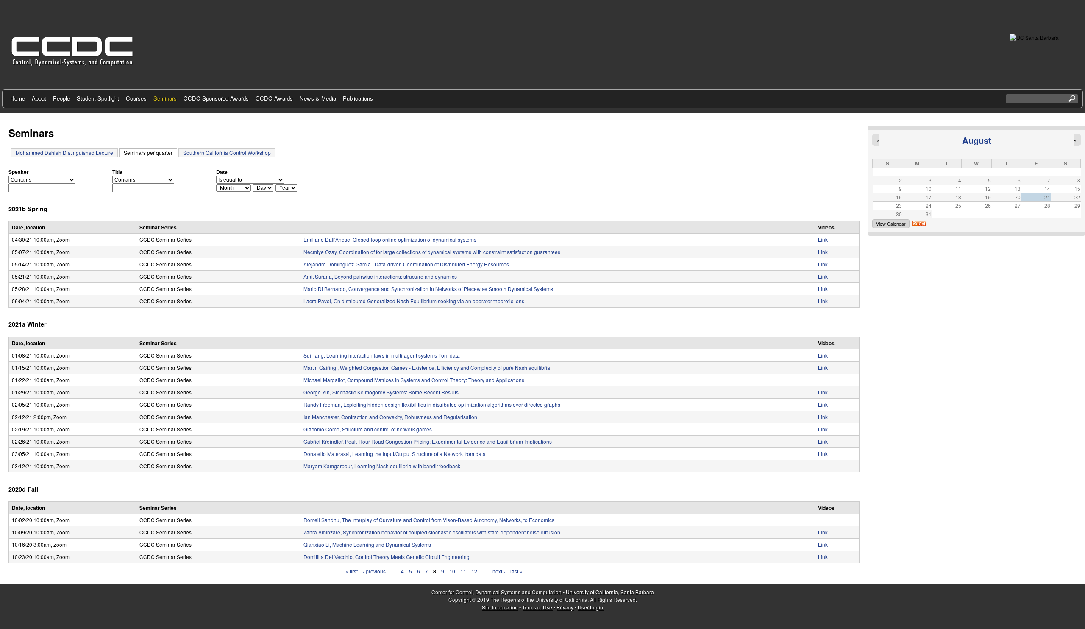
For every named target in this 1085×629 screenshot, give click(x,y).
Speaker (18, 172)
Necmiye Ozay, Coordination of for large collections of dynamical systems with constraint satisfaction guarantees (431, 251)
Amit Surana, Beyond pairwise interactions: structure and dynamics (380, 276)
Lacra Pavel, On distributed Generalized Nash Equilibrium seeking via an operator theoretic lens (413, 301)
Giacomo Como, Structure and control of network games (367, 429)
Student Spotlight (98, 98)
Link (823, 239)
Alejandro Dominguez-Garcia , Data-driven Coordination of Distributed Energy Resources (406, 264)
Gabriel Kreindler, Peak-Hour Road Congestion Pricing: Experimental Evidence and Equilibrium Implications (427, 441)
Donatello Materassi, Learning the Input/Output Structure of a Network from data (394, 453)
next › (498, 571)
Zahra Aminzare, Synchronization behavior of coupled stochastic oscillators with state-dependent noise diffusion (431, 532)
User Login (590, 607)
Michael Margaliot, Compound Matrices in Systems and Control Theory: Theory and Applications (413, 379)
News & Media (318, 98)
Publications (358, 98)
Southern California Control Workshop (227, 152)
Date (222, 172)
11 (463, 571)
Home (17, 98)
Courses (136, 98)
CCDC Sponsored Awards (216, 98)
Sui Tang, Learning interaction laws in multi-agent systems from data (381, 355)
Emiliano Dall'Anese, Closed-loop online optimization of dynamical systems (389, 239)
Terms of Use (537, 607)
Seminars (165, 98)
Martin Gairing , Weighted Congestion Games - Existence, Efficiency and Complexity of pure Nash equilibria (426, 367)
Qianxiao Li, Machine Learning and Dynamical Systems (367, 544)
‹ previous (374, 571)
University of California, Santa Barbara (610, 591)
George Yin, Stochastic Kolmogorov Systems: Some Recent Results (381, 392)
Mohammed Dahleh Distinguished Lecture (64, 152)
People (61, 98)
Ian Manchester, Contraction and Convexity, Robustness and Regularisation (390, 416)
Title (117, 172)
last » (516, 571)
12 (474, 571)
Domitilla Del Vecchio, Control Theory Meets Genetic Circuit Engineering (386, 556)
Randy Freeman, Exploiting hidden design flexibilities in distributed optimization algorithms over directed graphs (431, 404)
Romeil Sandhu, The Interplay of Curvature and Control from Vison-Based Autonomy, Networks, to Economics (428, 519)
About (39, 98)
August (976, 140)
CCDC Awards (274, 98)
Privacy (564, 607)
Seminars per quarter (150, 152)
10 (452, 571)
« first (351, 571)
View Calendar (891, 224)
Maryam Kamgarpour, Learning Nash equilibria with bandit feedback (381, 466)
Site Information (500, 607)
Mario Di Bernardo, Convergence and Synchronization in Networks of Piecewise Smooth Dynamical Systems (428, 288)
